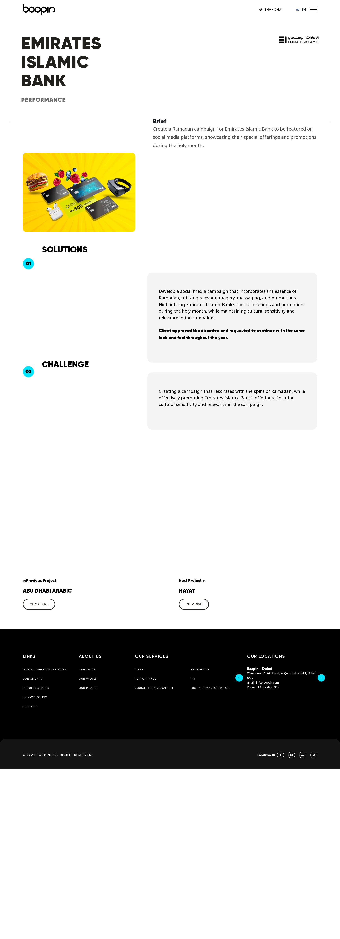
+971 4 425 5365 (268, 687)
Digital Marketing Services (45, 669)
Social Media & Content (154, 687)
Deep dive (194, 604)
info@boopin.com (267, 682)
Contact (30, 706)
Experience (200, 669)
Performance (146, 678)
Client (165, 330)
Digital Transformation (210, 687)
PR (193, 678)
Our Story (87, 669)
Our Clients (32, 678)
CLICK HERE (39, 604)
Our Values (88, 678)
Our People (88, 687)
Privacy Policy (35, 697)
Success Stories (36, 687)
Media (139, 669)
